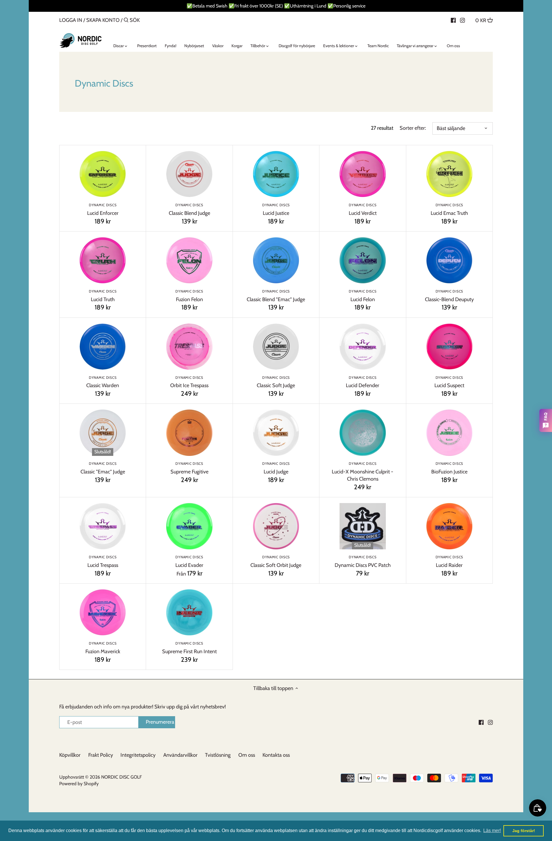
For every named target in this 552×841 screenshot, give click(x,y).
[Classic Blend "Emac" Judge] (275, 260)
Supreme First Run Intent (189, 648)
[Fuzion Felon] (189, 260)
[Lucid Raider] (449, 526)
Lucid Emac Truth (449, 209)
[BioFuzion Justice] (449, 433)
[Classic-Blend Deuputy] (449, 260)
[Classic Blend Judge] (189, 174)
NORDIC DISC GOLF (121, 777)
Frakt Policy (100, 755)
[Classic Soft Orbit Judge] (275, 526)
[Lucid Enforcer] (102, 174)
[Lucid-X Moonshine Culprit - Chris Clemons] (362, 433)
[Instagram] (462, 19)
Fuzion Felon (189, 296)
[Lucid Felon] (362, 260)
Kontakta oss (276, 755)
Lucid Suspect (449, 382)
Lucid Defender (362, 382)
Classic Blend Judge (189, 209)
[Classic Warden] (102, 347)
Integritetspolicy (138, 755)
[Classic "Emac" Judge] (102, 433)
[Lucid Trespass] (102, 526)
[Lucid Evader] (189, 526)
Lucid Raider (449, 561)
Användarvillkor (180, 755)
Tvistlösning (218, 755)
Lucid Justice (276, 209)
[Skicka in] (126, 21)
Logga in (70, 20)
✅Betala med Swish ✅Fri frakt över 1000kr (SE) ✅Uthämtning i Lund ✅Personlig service (276, 6)
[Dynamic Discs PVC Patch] (362, 526)
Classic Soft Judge (276, 382)
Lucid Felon (362, 296)
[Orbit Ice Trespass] (189, 347)
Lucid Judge (276, 468)
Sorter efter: (413, 128)
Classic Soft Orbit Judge (275, 561)
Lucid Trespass (102, 561)
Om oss (246, 755)
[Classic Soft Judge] (275, 347)
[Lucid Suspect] (449, 347)
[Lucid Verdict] (362, 174)
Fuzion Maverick (102, 648)
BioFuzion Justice (449, 468)
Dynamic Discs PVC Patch (363, 561)
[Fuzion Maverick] (102, 612)
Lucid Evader (189, 561)
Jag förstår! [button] (523, 830)
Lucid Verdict (363, 209)
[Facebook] (453, 19)
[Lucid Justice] (275, 174)
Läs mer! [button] (492, 830)
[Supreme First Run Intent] (189, 612)
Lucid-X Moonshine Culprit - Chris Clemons (362, 471)
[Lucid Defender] (362, 347)
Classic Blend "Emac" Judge (276, 296)
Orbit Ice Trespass (189, 382)
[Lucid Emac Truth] (449, 174)
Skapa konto (103, 20)
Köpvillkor (69, 755)
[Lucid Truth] (102, 260)
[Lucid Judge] (275, 433)
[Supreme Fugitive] (189, 433)
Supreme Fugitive (189, 468)
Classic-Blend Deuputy (449, 296)
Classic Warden (102, 382)
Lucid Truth (102, 296)
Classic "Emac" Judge (102, 468)
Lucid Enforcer (102, 209)
